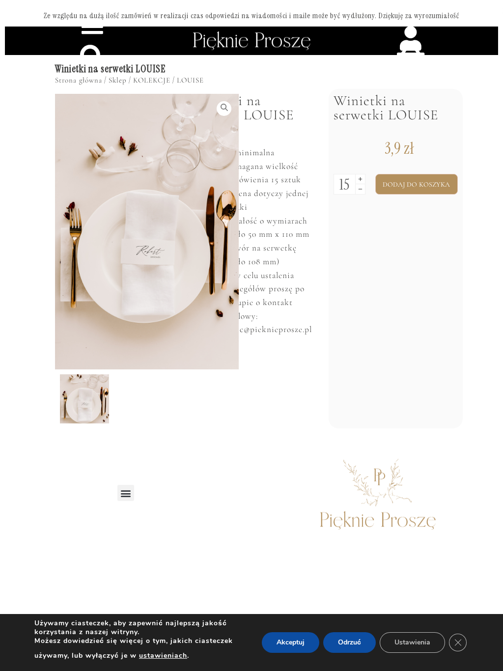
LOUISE (190, 80)
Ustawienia (412, 642)
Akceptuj (291, 642)
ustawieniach (163, 655)
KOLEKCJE (151, 80)
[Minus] (360, 189)
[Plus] (360, 179)
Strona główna (78, 80)
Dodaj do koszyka (416, 184)
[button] (125, 493)
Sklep (118, 80)
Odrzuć (349, 642)
